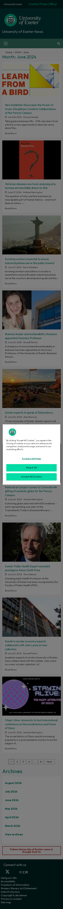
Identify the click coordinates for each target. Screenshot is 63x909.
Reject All (31, 467)
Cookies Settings (31, 458)
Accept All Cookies (31, 476)
